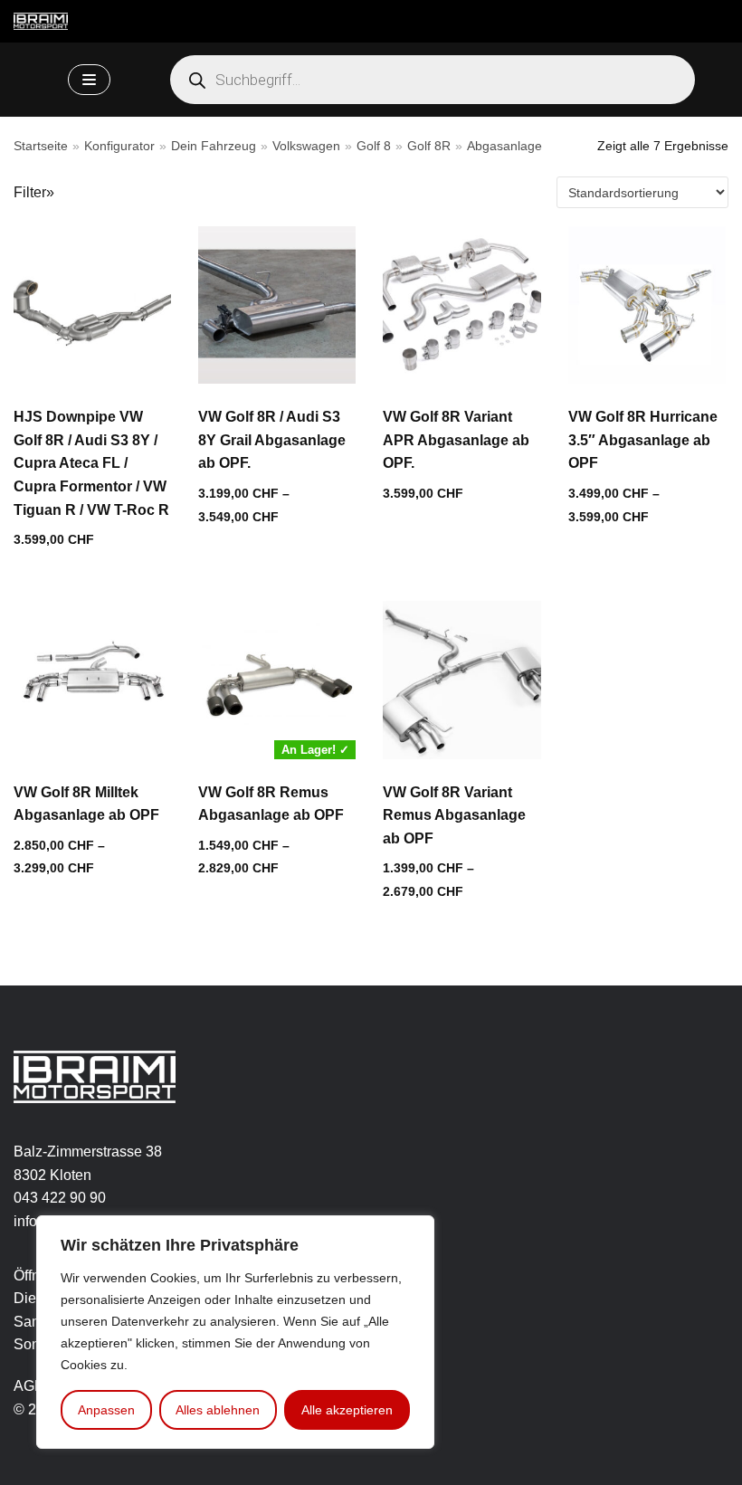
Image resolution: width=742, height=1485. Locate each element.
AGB (29, 1386)
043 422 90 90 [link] (60, 1197)
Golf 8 (374, 146)
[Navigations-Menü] (89, 79)
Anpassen (106, 1410)
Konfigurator (119, 146)
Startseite (41, 146)
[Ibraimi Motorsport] (41, 21)
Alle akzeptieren (347, 1410)
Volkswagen (306, 146)
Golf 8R (429, 146)
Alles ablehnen (218, 1410)
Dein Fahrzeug (213, 146)
